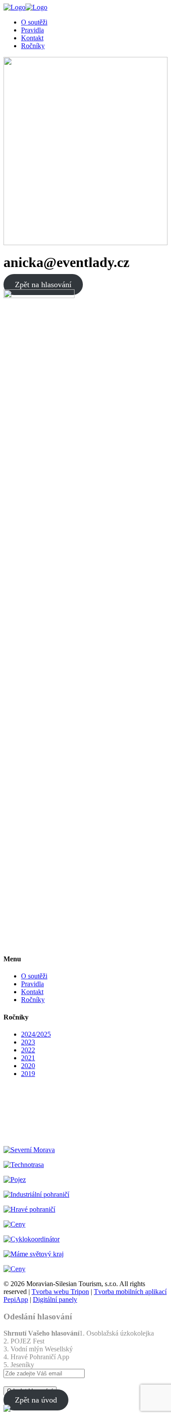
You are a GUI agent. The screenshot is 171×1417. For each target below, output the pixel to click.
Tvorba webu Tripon (60, 1291)
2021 (28, 1058)
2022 (28, 1050)
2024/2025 (36, 1034)
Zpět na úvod (36, 1400)
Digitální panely (55, 1299)
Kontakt (32, 991)
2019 (28, 1073)
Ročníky (33, 999)
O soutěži (34, 976)
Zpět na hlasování (43, 284)
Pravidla (32, 984)
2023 (28, 1042)
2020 (28, 1065)
